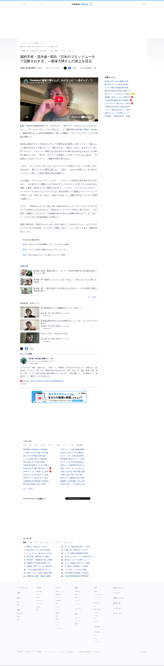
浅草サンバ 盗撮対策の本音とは (72, 465)
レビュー (77, 617)
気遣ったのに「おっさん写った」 (73, 468)
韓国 (18, 616)
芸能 (58, 445)
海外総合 (19, 613)
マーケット (39, 594)
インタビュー (117, 608)
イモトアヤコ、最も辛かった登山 (39, 553)
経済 (47, 542)
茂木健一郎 (24, 51)
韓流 (76, 597)
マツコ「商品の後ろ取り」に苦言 (77, 547)
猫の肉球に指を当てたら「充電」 (73, 459)
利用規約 (39, 652)
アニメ (96, 635)
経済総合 (39, 591)
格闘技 (58, 613)
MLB (57, 603)
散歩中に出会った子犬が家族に (72, 453)
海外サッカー (60, 591)
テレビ (77, 603)
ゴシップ (65, 445)
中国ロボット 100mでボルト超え (35, 478)
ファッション (98, 597)
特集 (76, 623)
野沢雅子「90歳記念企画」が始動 (39, 560)
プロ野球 (58, 600)
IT (52, 542)
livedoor (144, 4)
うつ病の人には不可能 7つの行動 (35, 453)
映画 (76, 614)
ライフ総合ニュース (37, 43)
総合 (24, 542)
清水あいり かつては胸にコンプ (77, 560)
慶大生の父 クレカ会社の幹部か (39, 550)
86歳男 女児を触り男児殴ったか (39, 563)
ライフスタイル (98, 594)
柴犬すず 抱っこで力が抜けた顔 (72, 484)
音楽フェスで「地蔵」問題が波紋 (39, 573)
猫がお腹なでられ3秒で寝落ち (34, 462)
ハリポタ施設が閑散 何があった (39, 570)
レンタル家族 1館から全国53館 (35, 459)
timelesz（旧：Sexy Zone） (39, 51)
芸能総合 (77, 591)
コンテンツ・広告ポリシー (68, 652)
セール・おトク (118, 613)
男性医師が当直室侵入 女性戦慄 (35, 449)
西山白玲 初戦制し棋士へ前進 (34, 484)
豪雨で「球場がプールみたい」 (38, 547)
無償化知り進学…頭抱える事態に (39, 576)
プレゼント (78, 620)
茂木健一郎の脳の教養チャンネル (31, 68)
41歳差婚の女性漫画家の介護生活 (36, 481)
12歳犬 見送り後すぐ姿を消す (71, 475)
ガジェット (39, 600)
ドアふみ (91, 4)
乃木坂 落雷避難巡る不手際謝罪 (77, 576)
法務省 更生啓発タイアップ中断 (35, 465)
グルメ (96, 621)
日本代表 (58, 594)
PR (37, 610)
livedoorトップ (29, 652)
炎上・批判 (54, 51)
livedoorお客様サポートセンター (89, 652)
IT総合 (38, 607)
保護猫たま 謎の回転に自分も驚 (72, 481)
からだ (96, 612)
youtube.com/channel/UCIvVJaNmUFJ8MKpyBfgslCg (43, 381)
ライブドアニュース (80, 4)
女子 (72, 445)
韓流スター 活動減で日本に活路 (72, 478)
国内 (30, 445)
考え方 (71, 51)
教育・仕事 (97, 609)
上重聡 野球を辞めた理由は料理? (117, 107)
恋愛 (95, 591)
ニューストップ (24, 43)
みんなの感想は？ (87, 68)
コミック (96, 641)
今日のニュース (118, 588)
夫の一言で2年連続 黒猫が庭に (34, 456)
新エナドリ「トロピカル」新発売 (117, 94)
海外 (36, 445)
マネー (96, 615)
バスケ (58, 622)
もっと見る (92, 297)
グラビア (77, 600)
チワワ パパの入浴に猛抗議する (72, 462)
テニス (58, 610)
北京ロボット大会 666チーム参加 (35, 475)
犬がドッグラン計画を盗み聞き (72, 456)
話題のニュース (118, 598)
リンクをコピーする (74, 68)
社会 (18, 601)
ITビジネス (39, 603)
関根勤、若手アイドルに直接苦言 (39, 566)
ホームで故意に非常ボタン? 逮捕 (77, 563)
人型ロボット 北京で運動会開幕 (72, 449)
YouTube (97, 627)
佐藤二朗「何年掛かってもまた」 (77, 550)
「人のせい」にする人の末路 (76, 570)
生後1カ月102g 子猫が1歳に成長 (72, 471)
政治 (36, 542)
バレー (58, 625)
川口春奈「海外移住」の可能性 (76, 566)
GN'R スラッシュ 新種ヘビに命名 (35, 471)
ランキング (116, 593)
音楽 (76, 594)
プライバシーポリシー (51, 652)
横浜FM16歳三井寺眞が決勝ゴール (118, 91)
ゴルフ (58, 607)
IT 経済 (42, 445)
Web (37, 597)
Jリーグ (58, 597)
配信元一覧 (116, 603)
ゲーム (96, 638)
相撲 (57, 619)
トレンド (63, 51)
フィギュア (59, 628)
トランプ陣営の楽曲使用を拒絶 (76, 553)
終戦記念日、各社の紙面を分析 (116, 81)
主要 (24, 445)
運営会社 (20, 652)
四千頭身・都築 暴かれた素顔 (38, 556)
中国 (18, 619)
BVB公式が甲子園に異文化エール (35, 468)
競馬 (57, 616)
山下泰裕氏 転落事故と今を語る (77, 573)
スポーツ (51, 445)
